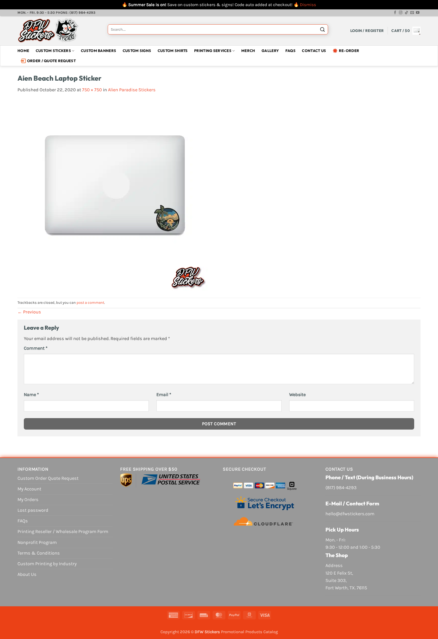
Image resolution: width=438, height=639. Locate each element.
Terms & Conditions (38, 553)
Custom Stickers (53, 50)
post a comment (90, 302)
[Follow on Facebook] (395, 13)
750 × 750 (92, 90)
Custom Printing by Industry (47, 563)
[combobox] (218, 29)
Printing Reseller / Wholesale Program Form (62, 531)
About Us (26, 574)
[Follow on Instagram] (401, 13)
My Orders (28, 499)
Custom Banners (98, 50)
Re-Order (349, 50)
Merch (248, 50)
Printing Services (212, 50)
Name (31, 394)
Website (297, 394)
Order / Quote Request (51, 60)
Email (163, 394)
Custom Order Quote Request (48, 478)
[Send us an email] (412, 13)
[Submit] (322, 31)
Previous (29, 312)
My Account (29, 489)
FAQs (290, 50)
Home (23, 50)
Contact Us (314, 50)
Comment (35, 348)
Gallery (270, 50)
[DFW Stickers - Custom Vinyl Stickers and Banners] (58, 30)
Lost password (32, 510)
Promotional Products (241, 631)
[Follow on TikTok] (406, 13)
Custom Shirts (173, 50)
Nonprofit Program (37, 542)
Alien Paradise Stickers (132, 90)
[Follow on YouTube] (417, 13)
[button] (367, 30)
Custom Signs (137, 50)
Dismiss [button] (308, 4)
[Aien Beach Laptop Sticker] (112, 195)
